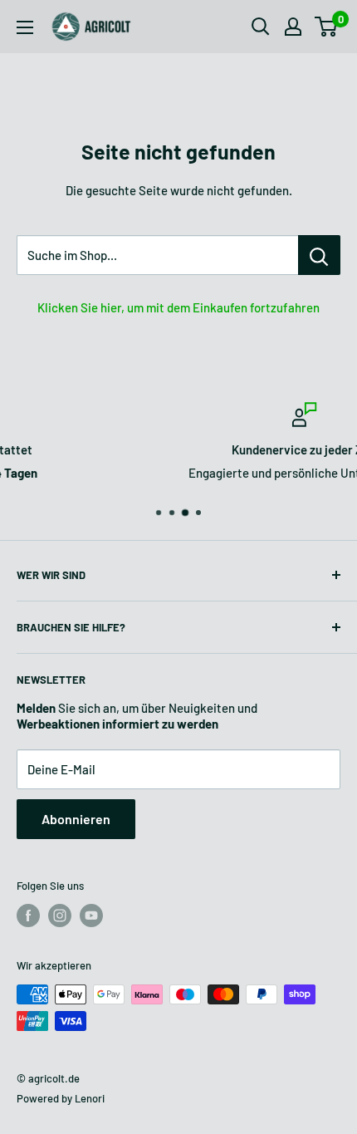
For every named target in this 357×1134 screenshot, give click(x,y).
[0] (326, 27)
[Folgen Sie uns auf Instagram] (59, 915)
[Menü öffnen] (25, 27)
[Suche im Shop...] (319, 255)
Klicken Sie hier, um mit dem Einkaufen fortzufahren (178, 307)
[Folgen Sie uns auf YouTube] (91, 915)
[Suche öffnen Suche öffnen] (261, 26)
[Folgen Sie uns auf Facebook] (28, 915)
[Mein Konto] (293, 26)
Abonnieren (76, 819)
